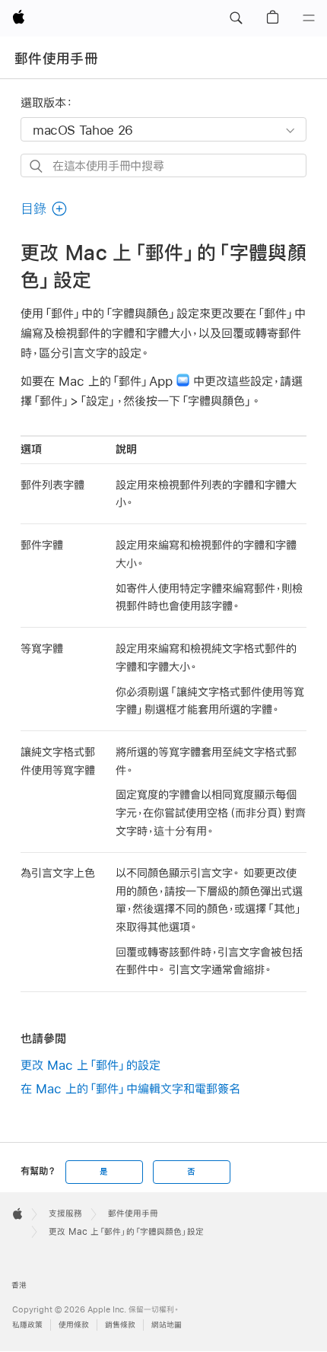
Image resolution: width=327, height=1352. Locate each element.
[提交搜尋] (37, 166)
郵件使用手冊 (56, 58)
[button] (235, 18)
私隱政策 (27, 1325)
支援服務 (65, 1213)
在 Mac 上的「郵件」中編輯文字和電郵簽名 (130, 1088)
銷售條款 (120, 1325)
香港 (19, 1285)
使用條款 (74, 1325)
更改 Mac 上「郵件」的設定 (90, 1064)
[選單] (308, 18)
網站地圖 (166, 1325)
